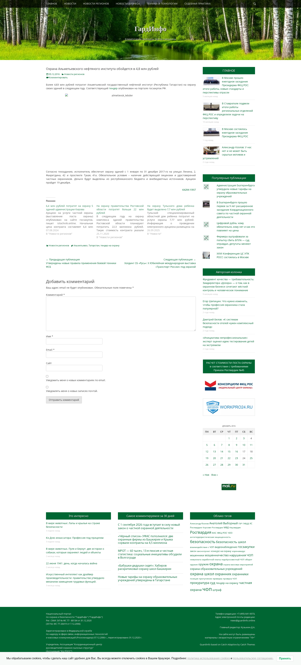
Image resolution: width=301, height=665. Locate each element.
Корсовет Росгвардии (213, 527)
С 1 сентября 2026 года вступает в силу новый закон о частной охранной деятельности (149, 526)
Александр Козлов (199, 523)
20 (214, 458)
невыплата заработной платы (205, 559)
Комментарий (55, 294)
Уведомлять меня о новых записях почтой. (72, 391)
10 (243, 445)
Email (50, 349)
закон (193, 551)
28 (221, 464)
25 (251, 458)
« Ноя (206, 474)
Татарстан (94, 245)
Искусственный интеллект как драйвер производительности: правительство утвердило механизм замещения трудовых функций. (75, 578)
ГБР (240, 523)
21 (221, 458)
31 (243, 464)
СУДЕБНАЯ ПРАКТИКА (197, 3)
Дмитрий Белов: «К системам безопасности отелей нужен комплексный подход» (228, 323)
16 (236, 451)
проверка (217, 578)
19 (207, 458)
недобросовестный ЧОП (233, 559)
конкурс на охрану (221, 551)
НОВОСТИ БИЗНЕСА (128, 3)
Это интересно (78, 516)
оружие (203, 564)
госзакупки (246, 547)
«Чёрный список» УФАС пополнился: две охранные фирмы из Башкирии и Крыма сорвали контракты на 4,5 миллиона (145, 539)
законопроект (203, 551)
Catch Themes (247, 644)
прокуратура (199, 582)
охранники (240, 574)
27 (214, 464)
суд (212, 582)
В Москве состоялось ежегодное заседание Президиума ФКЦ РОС (235, 132)
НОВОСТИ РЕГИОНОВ (96, 3)
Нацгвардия (235, 527)
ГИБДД (246, 523)
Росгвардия (200, 532)
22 (229, 458)
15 (229, 451)
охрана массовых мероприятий (238, 564)
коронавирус (238, 551)
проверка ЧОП (230, 578)
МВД (226, 527)
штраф (217, 590)
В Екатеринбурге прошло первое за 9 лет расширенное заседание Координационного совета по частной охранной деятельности (235, 210)
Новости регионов (74, 74)
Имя (49, 336)
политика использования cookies (208, 658)
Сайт (49, 363)
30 (236, 464)
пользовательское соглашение (253, 658)
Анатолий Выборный (223, 523)
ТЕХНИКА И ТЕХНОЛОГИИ (162, 3)
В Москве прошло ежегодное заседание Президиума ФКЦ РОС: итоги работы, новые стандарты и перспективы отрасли (226, 85)
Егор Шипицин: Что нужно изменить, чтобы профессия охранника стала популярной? (225, 305)
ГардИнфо (150, 28)
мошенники (197, 555)
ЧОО (230, 533)
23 (236, 458)
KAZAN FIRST (189, 189)
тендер (113, 88)
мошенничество (217, 555)
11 (251, 445)
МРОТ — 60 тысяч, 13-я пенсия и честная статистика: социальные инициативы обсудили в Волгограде (150, 554)
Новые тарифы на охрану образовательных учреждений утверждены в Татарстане (147, 578)
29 (229, 464)
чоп (207, 589)
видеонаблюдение (226, 547)
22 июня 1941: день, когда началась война (71, 563)
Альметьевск (81, 245)
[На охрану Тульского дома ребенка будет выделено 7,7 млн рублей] (172, 220)
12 (207, 451)
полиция (194, 578)
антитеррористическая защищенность (210, 537)
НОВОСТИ (70, 3)
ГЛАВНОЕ (51, 3)
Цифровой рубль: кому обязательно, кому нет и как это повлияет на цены (236, 226)
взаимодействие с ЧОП (202, 547)
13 (214, 451)
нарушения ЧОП (241, 555)
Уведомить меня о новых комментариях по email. (76, 380)
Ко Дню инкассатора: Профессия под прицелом (74, 537)
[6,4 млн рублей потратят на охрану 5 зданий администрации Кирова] (71, 220)
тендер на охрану (110, 245)
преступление (205, 578)
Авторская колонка (229, 272)
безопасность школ (231, 542)
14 (221, 451)
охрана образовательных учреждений (216, 569)
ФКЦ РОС (222, 532)
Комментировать (58, 77)
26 (207, 464)
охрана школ (202, 573)
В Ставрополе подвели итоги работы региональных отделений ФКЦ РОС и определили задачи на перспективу (228, 111)
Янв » (214, 474)
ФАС (214, 532)
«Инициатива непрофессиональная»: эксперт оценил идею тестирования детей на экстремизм (228, 341)
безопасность (202, 541)
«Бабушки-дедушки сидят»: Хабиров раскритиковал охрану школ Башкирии (144, 567)
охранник (223, 574)
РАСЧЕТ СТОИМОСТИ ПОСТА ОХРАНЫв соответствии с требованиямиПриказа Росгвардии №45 (229, 366)
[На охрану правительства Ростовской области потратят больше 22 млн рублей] (122, 221)
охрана (216, 563)
